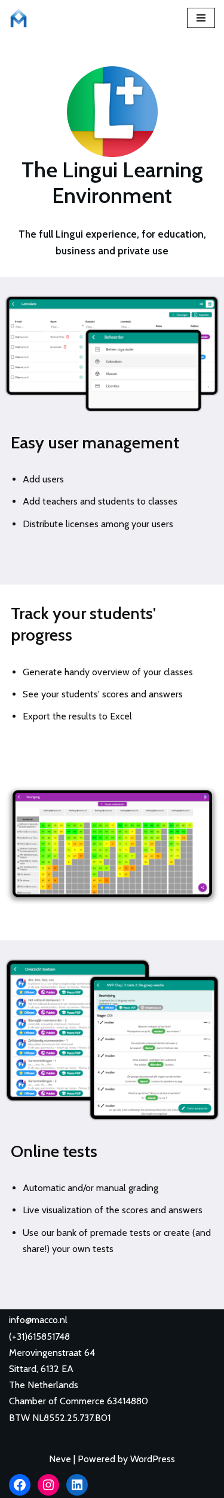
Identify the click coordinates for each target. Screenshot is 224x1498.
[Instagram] (48, 1485)
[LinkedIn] (77, 1485)
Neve (60, 1459)
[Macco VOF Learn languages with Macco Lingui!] (21, 17)
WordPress (152, 1459)
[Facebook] (19, 1485)
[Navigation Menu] (201, 18)
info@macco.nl (38, 1319)
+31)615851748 (41, 1336)
